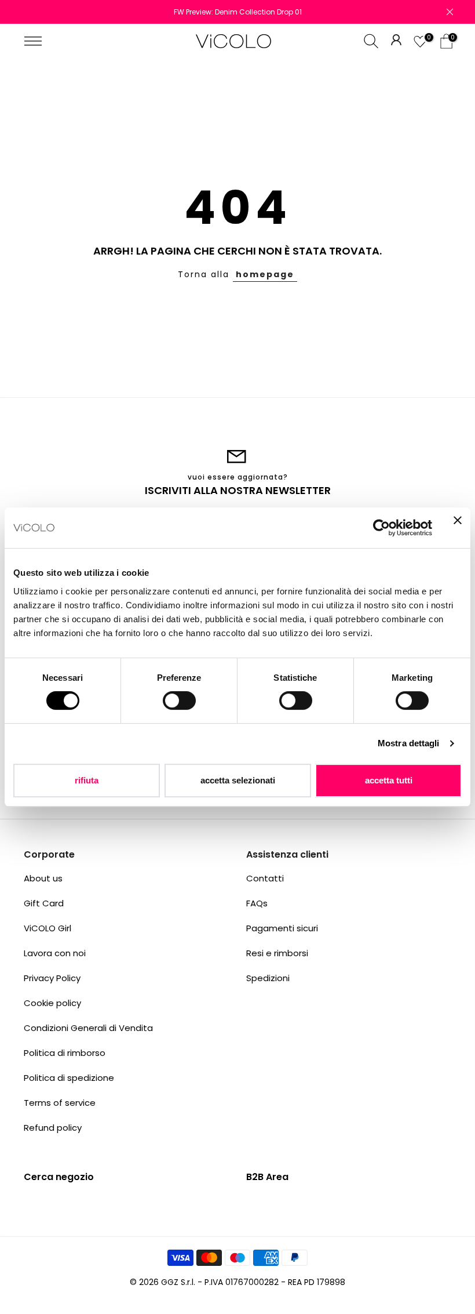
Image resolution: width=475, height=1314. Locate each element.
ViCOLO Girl (47, 928)
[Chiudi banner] (458, 527)
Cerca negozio (59, 1177)
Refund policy (53, 1127)
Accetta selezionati (237, 780)
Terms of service (60, 1103)
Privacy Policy (52, 978)
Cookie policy (52, 1003)
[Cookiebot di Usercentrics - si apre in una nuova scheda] (381, 527)
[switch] (179, 700)
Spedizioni (268, 978)
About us (43, 878)
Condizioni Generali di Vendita (88, 1028)
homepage (265, 274)
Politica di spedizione (69, 1078)
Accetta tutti (388, 780)
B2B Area (267, 1177)
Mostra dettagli (409, 743)
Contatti (265, 878)
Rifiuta (86, 780)
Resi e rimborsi (277, 953)
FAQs (257, 903)
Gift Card (44, 903)
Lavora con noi (55, 953)
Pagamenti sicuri (282, 928)
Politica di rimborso (64, 1053)
